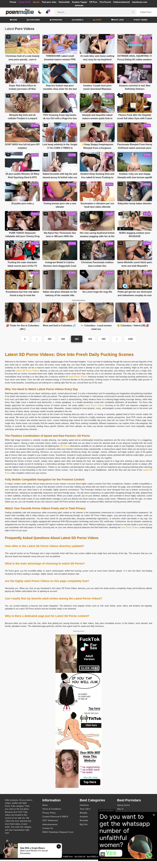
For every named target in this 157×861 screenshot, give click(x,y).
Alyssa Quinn (123, 805)
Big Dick (84, 824)
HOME (14, 20)
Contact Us (47, 828)
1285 (130, 339)
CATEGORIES (34, 20)
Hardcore (84, 805)
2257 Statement (50, 820)
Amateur (84, 816)
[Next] (116, 339)
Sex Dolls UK (79, 857)
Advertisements (49, 824)
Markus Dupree (124, 812)
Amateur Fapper (79, 2)
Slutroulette (64, 2)
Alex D (120, 809)
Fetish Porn (145, 12)
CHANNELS (78, 20)
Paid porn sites (49, 2)
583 (76, 339)
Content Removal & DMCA (55, 816)
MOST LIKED (118, 20)
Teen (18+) (85, 809)
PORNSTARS (57, 20)
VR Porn (93, 2)
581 (50, 339)
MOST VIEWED (141, 20)
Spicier (36, 2)
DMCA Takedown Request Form (57, 832)
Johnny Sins (123, 824)
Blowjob (83, 812)
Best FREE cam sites (95, 857)
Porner (13, 2)
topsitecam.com (139, 2)
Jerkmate (79, 5)
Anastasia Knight (125, 816)
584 (90, 339)
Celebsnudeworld (121, 2)
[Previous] (36, 339)
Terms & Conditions (51, 809)
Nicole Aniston (124, 820)
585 (103, 339)
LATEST (98, 20)
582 (63, 339)
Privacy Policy (49, 812)
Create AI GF (25, 2)
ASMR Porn (68, 857)
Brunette (84, 820)
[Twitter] (7, 841)
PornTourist (105, 2)
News (45, 805)
